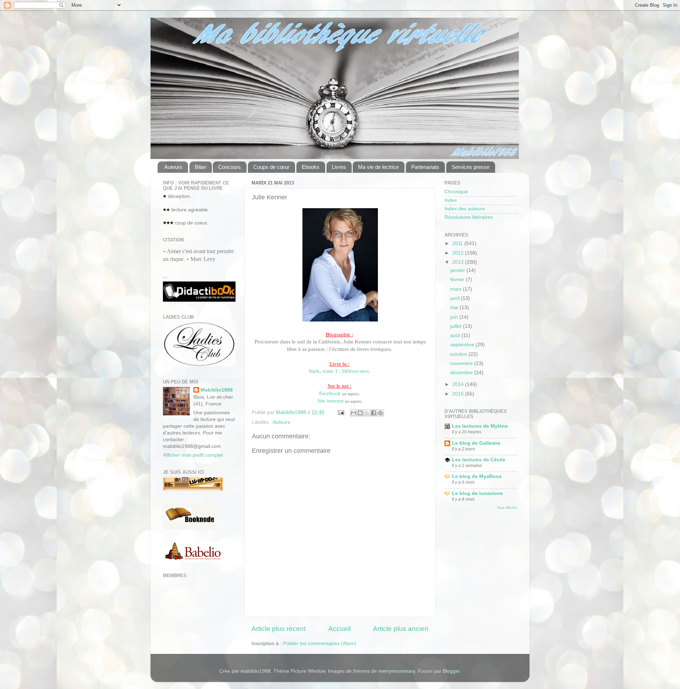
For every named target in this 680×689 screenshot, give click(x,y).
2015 (458, 394)
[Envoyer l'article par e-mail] (340, 412)
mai (455, 307)
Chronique (456, 191)
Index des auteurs (464, 208)
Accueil (339, 628)
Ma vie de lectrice (378, 167)
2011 (458, 243)
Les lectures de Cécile (478, 459)
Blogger (451, 671)
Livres (339, 167)
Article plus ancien (401, 628)
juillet (456, 326)
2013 (458, 262)
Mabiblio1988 (216, 390)
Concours (229, 167)
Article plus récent (278, 628)
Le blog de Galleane (476, 443)
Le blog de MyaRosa (477, 476)
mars (456, 289)
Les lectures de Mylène (480, 426)
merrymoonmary (396, 671)
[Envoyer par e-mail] (353, 412)
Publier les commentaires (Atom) (319, 643)
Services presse (470, 167)
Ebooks (310, 167)
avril (455, 298)
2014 (458, 384)
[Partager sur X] (366, 412)
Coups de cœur (271, 167)
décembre (462, 372)
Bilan (200, 167)
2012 (458, 253)
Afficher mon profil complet (193, 455)
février (458, 279)
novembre (462, 363)
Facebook (330, 393)
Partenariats (425, 167)
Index (450, 200)
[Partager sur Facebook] (373, 412)
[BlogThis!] (360, 412)
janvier (458, 270)
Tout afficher (507, 507)
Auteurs (173, 167)
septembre (463, 344)
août (455, 335)
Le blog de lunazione (477, 493)
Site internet (330, 401)
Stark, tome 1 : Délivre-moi (338, 371)
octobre (459, 354)
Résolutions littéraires (468, 217)
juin (454, 317)
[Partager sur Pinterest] (380, 412)
